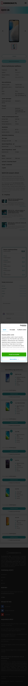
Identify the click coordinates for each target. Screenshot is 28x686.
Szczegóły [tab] (12, 329)
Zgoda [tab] (4, 329)
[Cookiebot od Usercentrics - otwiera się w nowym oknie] (20, 326)
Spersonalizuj (13, 359)
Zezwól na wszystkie (14, 354)
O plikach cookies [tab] (21, 329)
